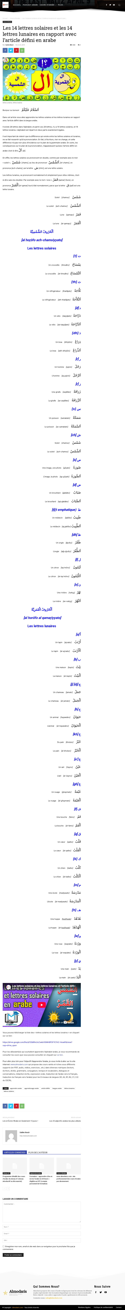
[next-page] (8, 1188)
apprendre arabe (16, 1088)
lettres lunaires (69, 1088)
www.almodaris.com (19, 1064)
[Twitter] (110, 5)
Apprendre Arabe (35, 1173)
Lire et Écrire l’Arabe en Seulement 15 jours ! (20, 1121)
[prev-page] (4, 1188)
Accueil (5, 18)
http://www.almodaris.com (28, 1136)
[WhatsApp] (22, 50)
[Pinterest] (16, 50)
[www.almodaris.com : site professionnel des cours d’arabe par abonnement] (69, 1166)
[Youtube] (114, 5)
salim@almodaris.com (53, 1298)
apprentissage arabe (31, 1088)
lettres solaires (9, 1091)
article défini (45, 1088)
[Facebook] (106, 5)
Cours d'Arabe (15, 18)
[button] (119, 5)
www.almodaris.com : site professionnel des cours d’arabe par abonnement (69, 1178)
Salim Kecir (9, 45)
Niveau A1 (6, 1173)
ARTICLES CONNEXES (14, 1152)
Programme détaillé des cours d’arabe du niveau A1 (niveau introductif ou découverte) (14, 1178)
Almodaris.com (17, 1307)
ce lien (60, 1055)
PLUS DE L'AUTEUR (37, 1152)
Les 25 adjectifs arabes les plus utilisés (65, 1121)
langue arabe (57, 1088)
